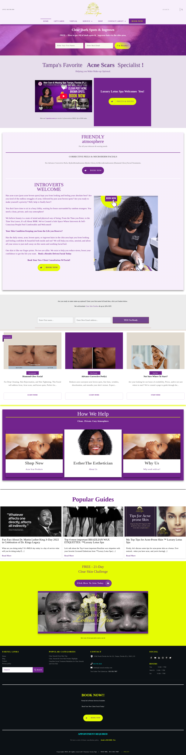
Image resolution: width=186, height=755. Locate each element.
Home (4, 656)
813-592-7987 (113, 671)
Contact (4, 661)
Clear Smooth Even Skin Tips (58, 656)
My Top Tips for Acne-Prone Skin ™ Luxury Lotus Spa (154, 541)
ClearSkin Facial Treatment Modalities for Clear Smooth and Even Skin (66, 663)
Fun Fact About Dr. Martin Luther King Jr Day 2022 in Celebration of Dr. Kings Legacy (30, 541)
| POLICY (125, 751)
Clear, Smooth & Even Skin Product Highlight (63, 658)
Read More (6, 556)
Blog (3, 658)
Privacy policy (6, 663)
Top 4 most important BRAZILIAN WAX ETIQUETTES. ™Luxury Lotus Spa (87, 541)
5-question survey (51, 118)
